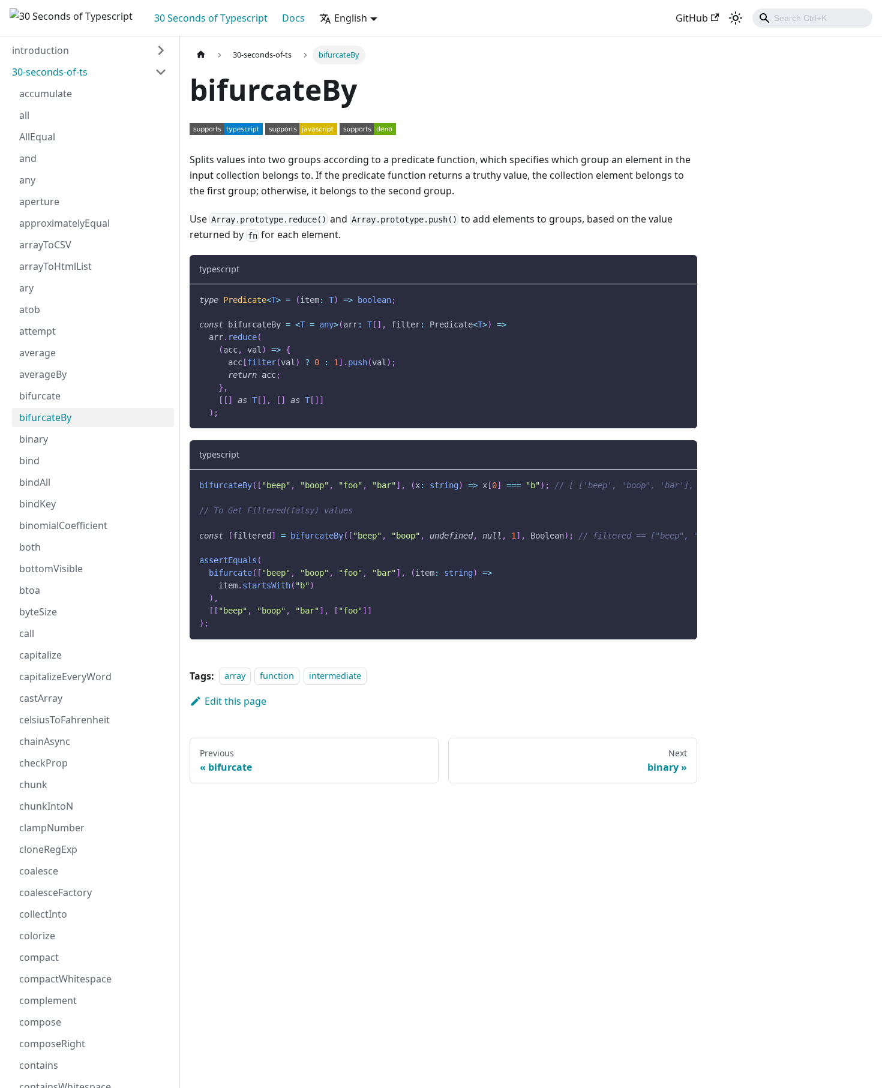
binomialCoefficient (63, 525)
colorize (37, 935)
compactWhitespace (65, 978)
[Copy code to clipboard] (682, 299)
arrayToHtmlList (55, 266)
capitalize (40, 655)
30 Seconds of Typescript (211, 18)
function (277, 676)
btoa (29, 590)
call (26, 633)
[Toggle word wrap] (660, 484)
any (27, 180)
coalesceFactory (55, 892)
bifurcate (40, 395)
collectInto (43, 914)
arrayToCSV (45, 244)
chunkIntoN (46, 806)
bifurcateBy (45, 417)
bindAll (34, 482)
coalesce (38, 870)
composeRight (52, 1043)
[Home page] (201, 55)
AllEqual (37, 136)
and (28, 158)
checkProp (43, 763)
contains (38, 1065)
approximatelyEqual (64, 223)
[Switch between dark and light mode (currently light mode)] (735, 18)
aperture (39, 201)
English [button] (350, 18)
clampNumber (52, 827)
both (30, 547)
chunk (33, 784)
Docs (293, 18)
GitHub (692, 18)
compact (39, 957)
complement (48, 1000)
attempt (37, 331)
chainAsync (44, 741)
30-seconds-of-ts (50, 72)
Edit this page (235, 701)
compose (40, 1022)
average (37, 352)
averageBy (43, 374)
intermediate (335, 676)
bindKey (37, 503)
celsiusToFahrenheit (64, 719)
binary (33, 439)
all (24, 115)
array (234, 676)
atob (29, 309)
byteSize (38, 611)
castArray (40, 698)
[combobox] (812, 18)
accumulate (45, 93)
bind (29, 460)
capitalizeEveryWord (65, 676)
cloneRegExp (48, 849)
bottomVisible (51, 568)
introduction (40, 50)
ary (26, 287)
